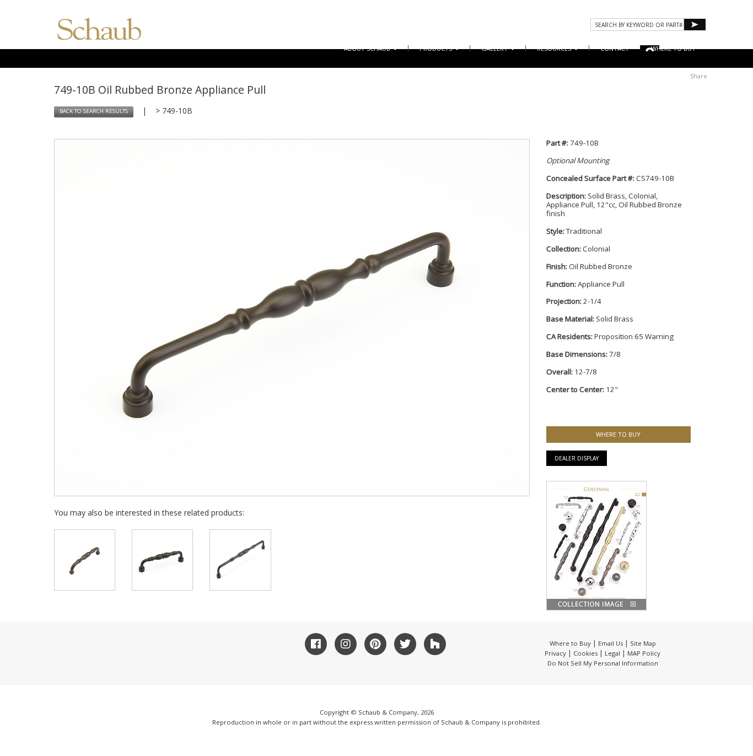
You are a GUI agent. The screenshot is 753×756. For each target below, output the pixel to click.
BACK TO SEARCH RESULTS (94, 111)
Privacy (555, 653)
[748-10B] (162, 560)
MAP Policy (643, 653)
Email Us (610, 643)
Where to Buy (570, 643)
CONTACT (614, 48)
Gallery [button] (495, 48)
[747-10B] (84, 560)
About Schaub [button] (368, 48)
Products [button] (436, 48)
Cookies (585, 653)
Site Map (643, 643)
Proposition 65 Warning (634, 336)
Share (698, 76)
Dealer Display (577, 458)
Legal (612, 653)
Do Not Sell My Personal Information (602, 663)
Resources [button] (555, 48)
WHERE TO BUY (673, 48)
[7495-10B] (240, 560)
